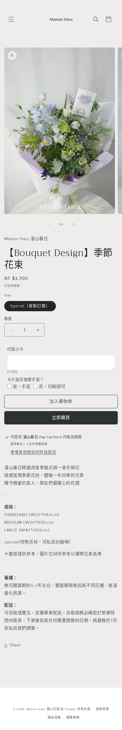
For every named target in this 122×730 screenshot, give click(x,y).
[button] (11, 19)
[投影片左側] (48, 224)
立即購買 (61, 417)
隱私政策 (54, 717)
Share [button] (15, 645)
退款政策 (102, 709)
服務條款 (73, 717)
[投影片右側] (73, 224)
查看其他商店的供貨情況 (33, 452)
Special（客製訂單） (30, 306)
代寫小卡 (15, 349)
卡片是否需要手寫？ (25, 380)
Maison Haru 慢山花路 (43, 709)
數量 (8, 319)
